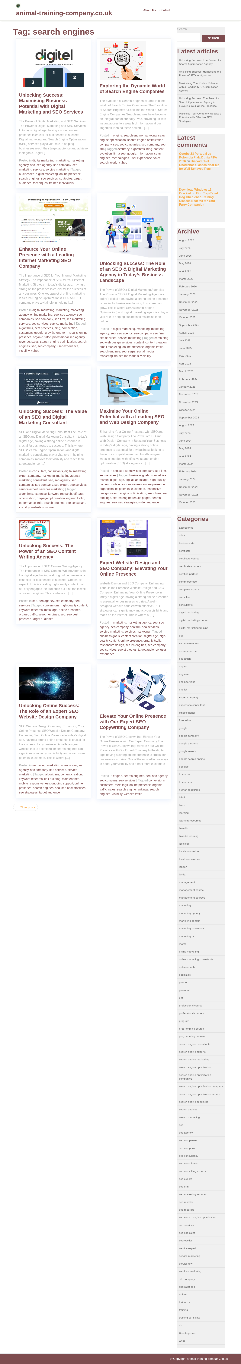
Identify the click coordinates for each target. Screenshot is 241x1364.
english (183, 689)
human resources (189, 789)
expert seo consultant (192, 704)
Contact (164, 10)
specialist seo (187, 1286)
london (183, 866)
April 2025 (185, 363)
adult (182, 535)
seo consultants (188, 1163)
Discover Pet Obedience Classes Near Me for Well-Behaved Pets (199, 165)
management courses (192, 897)
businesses (26, 174)
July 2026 (185, 247)
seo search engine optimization (197, 1217)
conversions (51, 605)
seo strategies (127, 502)
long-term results (67, 332)
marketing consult (189, 920)
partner (183, 982)
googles (183, 766)
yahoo (123, 162)
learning (184, 812)
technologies (120, 158)
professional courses (191, 1013)
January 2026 (187, 294)
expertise (40, 493)
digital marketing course (193, 620)
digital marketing (43, 160)
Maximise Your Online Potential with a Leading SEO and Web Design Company (132, 416)
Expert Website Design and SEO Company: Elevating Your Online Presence (134, 568)
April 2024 (185, 456)
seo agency (44, 165)
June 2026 (185, 255)
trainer (183, 1294)
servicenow (185, 1263)
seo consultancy (188, 1155)
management (187, 882)
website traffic (133, 794)
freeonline (185, 720)
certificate (185, 550)
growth (49, 332)
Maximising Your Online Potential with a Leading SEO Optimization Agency (198, 87)
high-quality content (74, 605)
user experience (141, 158)
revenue (24, 341)
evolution (106, 153)
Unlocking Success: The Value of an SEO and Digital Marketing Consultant (53, 417)
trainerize (184, 1302)
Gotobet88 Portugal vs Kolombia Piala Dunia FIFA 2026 (198, 157)
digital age (117, 479)
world (113, 162)
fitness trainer (187, 712)
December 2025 (188, 301)
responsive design (112, 645)
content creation (156, 342)
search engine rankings (132, 789)
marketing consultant (33, 480)
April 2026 (185, 271)
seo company (62, 165)
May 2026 (185, 263)
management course (191, 889)
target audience (43, 619)
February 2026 (188, 286)
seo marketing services (193, 1194)
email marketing (110, 347)
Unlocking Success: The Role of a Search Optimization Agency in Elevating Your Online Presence (199, 102)
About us (149, 10)
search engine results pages (131, 497)
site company (187, 1279)
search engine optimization (58, 341)
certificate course (189, 558)
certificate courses (190, 566)
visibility (24, 350)
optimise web (187, 966)
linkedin (183, 828)
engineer (184, 674)
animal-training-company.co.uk (64, 13)
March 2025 (186, 371)
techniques (40, 183)
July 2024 (185, 432)
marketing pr (186, 936)
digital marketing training (193, 627)
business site (186, 543)
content (158, 149)
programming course (191, 1028)
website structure (42, 507)
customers (26, 332)
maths (182, 943)
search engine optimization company (201, 1086)
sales (35, 341)
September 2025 (189, 325)
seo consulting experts (192, 1171)
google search (187, 751)
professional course (190, 1005)
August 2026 (186, 240)
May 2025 (185, 355)
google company (189, 735)
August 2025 (186, 332)
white (182, 1340)
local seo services (189, 859)
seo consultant (75, 502)
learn (182, 805)
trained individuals (61, 183)
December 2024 (188, 394)
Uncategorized (187, 1332)
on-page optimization (51, 498)
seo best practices (73, 788)
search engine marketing (140, 135)
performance (27, 502)
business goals (139, 475)
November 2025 (188, 309)
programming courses (192, 1036)
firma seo (119, 153)
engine (117, 135)
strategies (65, 178)
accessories (186, 527)
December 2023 (188, 486)
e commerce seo (189, 643)
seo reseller (186, 1201)
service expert (28, 489)
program (184, 1020)
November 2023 (188, 494)
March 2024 (186, 463)
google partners (188, 743)
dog (181, 635)
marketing (62, 160)
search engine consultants (194, 1044)
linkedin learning (188, 835)
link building (52, 779)
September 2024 (189, 417)
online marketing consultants (196, 959)
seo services (49, 178)
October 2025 (187, 317)
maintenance (70, 779)
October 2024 (187, 409)
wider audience (148, 502)
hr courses (185, 782)
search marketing (189, 1117)
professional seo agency (68, 337)
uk (180, 1325)
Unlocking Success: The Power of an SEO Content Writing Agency (47, 551)
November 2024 (188, 402)
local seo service (189, 851)
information (145, 153)
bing (149, 149)
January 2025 (187, 386)
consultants (55, 471)
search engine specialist (193, 1101)
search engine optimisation (128, 493)
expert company (29, 475)
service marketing (57, 169)
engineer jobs (187, 681)
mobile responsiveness (126, 484)
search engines (29, 178)
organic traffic (42, 337)
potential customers (132, 488)
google (131, 153)
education (185, 658)
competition (69, 328)
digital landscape (137, 479)
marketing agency (68, 475)
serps (131, 351)
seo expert (61, 484)
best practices (43, 328)
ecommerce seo (188, 650)
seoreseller (185, 1240)
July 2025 (185, 340)
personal (184, 990)
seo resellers (186, 1209)
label (182, 797)
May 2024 (185, 448)
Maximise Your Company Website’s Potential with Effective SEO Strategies (200, 117)
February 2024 (188, 471)
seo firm (59, 319)
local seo (184, 843)
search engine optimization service (199, 1094)
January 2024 (187, 479)
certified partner (188, 573)
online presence (70, 174)
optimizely (185, 974)
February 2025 (188, 378)
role (39, 502)
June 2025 (185, 348)
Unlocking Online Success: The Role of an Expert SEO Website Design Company (49, 711)
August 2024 (186, 425)
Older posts (27, 807)
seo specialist (187, 1232)
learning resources (190, 820)
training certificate (189, 1317)
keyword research (60, 493)
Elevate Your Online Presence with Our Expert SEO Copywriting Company (133, 721)
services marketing (51, 489)
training (183, 1309)
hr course (184, 774)
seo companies (130, 144)
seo (32, 165)
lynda (182, 874)
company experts (189, 589)
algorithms (138, 149)
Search (182, 29)
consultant (39, 471)
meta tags (50, 610)
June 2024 (185, 440)
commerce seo (188, 581)
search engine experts (192, 1051)
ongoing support (62, 783)
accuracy (123, 149)
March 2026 (186, 278)
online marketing (41, 314)
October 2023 (187, 502)
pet (181, 997)
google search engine (192, 758)
